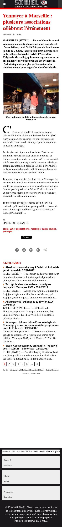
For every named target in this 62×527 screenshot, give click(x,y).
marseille (36, 229)
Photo (6, 475)
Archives (8, 465)
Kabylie (5, 370)
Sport (42, 370)
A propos (8, 491)
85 (37, 363)
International (34, 370)
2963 (12, 229)
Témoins (8, 497)
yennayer (7, 231)
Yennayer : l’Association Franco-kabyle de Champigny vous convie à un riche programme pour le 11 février (31, 325)
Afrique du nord (15, 370)
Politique (25, 370)
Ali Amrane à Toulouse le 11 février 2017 (29, 301)
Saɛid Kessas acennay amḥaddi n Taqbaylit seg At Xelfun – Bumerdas (30, 347)
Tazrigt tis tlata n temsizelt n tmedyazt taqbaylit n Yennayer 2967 (27, 286)
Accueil (7, 460)
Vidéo (6, 481)
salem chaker (49, 229)
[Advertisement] (29, 413)
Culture (48, 370)
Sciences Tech (35, 373)
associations (22, 229)
